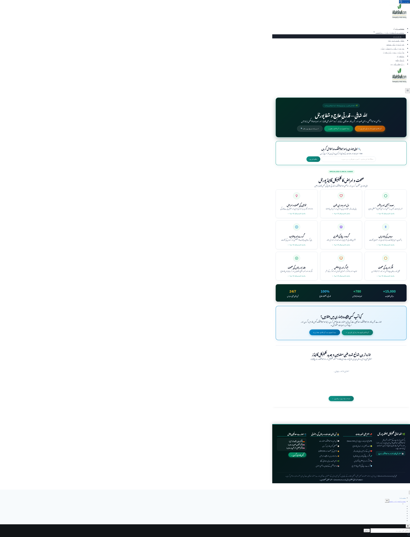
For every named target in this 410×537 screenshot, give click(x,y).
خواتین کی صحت (395, 44)
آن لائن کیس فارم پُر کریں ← (370, 128)
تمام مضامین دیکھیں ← (341, 398)
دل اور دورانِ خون (393, 52)
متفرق (400, 55)
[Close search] (408, 526)
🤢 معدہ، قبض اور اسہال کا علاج (362, 446)
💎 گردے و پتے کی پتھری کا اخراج (362, 466)
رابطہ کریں (397, 63)
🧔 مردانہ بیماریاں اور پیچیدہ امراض (329, 456)
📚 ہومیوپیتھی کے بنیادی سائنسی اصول (327, 466)
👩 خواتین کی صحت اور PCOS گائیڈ (328, 451)
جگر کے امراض (397, 36)
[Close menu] (409, 492)
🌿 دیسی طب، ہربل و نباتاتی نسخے (329, 461)
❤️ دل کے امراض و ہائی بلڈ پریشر (362, 451)
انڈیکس (399, 59)
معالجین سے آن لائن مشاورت (324, 332)
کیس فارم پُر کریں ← (297, 455)
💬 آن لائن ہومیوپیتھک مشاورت (329, 441)
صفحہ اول (398, 28)
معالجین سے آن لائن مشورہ (339, 128)
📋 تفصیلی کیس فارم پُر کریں (330, 446)
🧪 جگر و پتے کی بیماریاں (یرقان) (362, 456)
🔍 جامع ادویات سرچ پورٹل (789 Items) (359, 441)
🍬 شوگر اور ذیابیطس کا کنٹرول (363, 461)
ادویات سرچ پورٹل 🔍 (310, 128)
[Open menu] (407, 90)
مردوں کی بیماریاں (392, 48)
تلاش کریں (313, 159)
